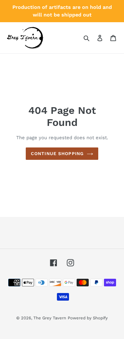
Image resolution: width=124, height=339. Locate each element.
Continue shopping (57, 153)
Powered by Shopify (88, 318)
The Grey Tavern (49, 318)
